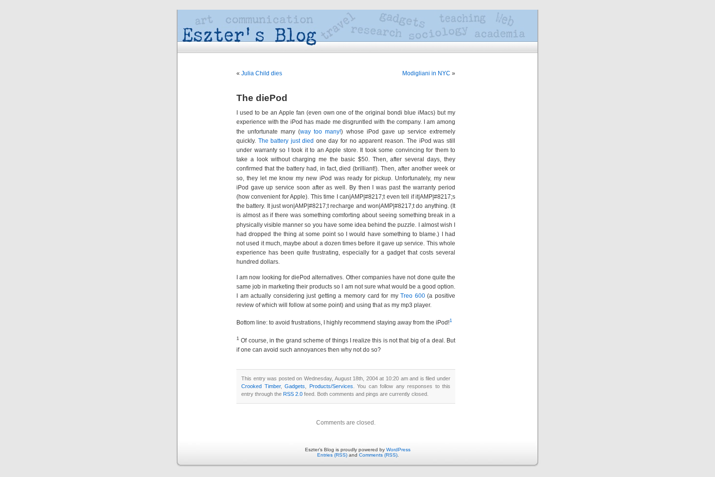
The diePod (261, 98)
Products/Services (331, 386)
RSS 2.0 (293, 394)
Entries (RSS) (332, 455)
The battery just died (286, 140)
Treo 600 (412, 295)
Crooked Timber (261, 386)
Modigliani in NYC (426, 73)
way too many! (320, 131)
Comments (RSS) (378, 455)
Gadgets (295, 386)
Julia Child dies (261, 73)
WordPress (398, 449)
